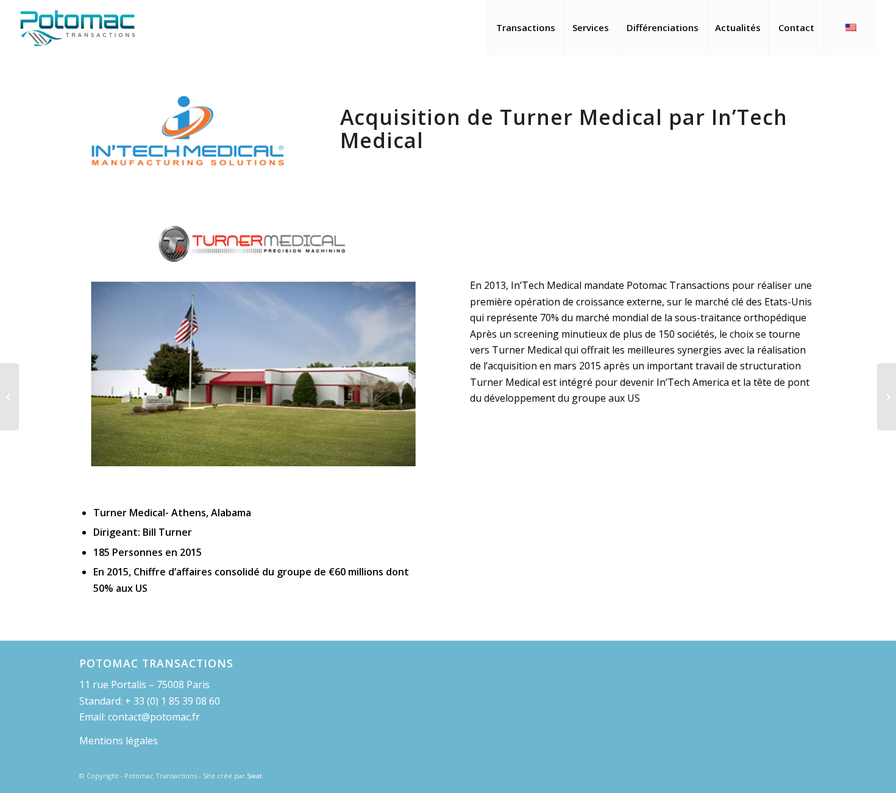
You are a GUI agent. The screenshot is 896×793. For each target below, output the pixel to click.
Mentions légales (118, 740)
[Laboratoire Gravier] (9, 396)
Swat (254, 775)
